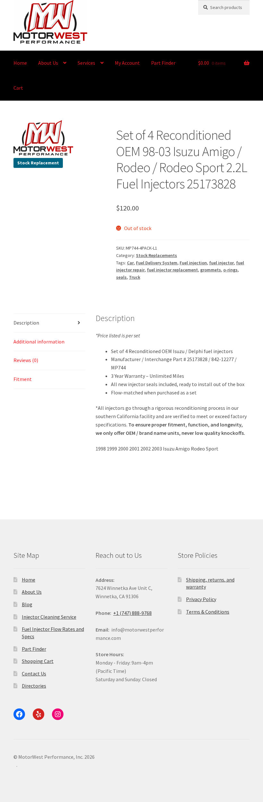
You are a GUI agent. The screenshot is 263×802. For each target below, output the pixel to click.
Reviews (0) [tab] (25, 360)
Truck (134, 277)
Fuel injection (193, 263)
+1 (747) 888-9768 (132, 613)
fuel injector (221, 263)
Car (130, 263)
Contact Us (34, 673)
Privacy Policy (201, 599)
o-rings (230, 270)
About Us (48, 63)
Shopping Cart (38, 661)
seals (121, 277)
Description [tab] (26, 322)
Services (86, 63)
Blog (27, 604)
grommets (210, 270)
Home (20, 63)
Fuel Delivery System (156, 263)
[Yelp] (38, 714)
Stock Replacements (156, 255)
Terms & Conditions (207, 611)
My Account (127, 63)
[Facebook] (19, 714)
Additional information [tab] (38, 341)
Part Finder (163, 63)
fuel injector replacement (172, 270)
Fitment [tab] (22, 379)
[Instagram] (58, 714)
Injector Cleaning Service (49, 617)
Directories (34, 685)
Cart (18, 88)
